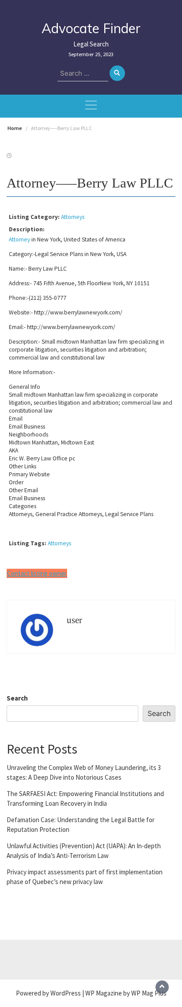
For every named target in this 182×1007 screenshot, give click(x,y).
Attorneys (72, 217)
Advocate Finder (91, 28)
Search (17, 698)
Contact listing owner (37, 573)
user (74, 620)
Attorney (19, 239)
